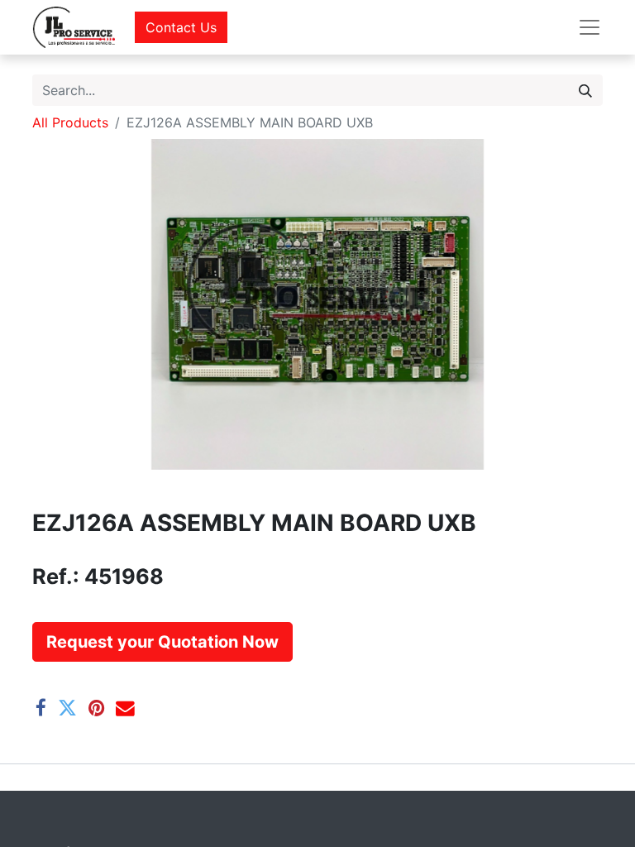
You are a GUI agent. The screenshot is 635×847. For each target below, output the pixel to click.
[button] (162, 642)
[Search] (585, 90)
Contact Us (181, 27)
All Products (70, 122)
